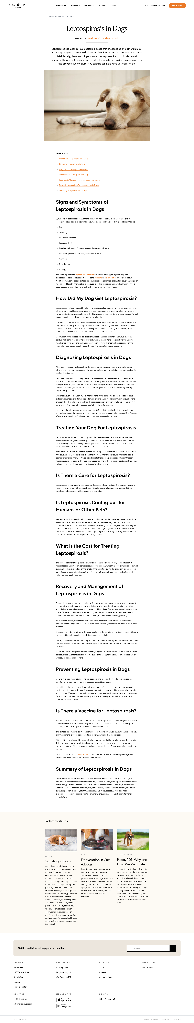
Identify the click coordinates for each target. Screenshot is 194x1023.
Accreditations (105, 977)
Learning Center (56, 16)
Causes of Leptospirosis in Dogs (72, 164)
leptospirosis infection (85, 275)
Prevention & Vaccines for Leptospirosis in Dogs (79, 185)
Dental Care (18, 977)
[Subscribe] (173, 948)
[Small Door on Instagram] (100, 999)
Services (74, 5)
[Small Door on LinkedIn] (109, 999)
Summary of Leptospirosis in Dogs (73, 191)
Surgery (16, 982)
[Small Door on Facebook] (105, 999)
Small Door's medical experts (103, 38)
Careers (114, 5)
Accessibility (154, 1019)
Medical (70, 16)
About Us (102, 5)
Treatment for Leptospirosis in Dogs (73, 175)
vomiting (98, 278)
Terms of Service (176, 1019)
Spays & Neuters (20, 987)
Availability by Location (155, 5)
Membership (61, 5)
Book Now (177, 5)
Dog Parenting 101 (64, 972)
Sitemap (146, 1019)
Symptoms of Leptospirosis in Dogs (73, 159)
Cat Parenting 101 (63, 977)
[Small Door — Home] (16, 5)
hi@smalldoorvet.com (22, 1004)
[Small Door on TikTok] (114, 999)
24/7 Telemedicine (21, 972)
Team (101, 968)
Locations (88, 5)
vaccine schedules (84, 755)
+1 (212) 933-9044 (21, 999)
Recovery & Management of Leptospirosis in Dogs (79, 180)
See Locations (148, 968)
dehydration (111, 278)
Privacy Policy (165, 1019)
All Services (18, 968)
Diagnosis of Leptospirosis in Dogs (73, 169)
